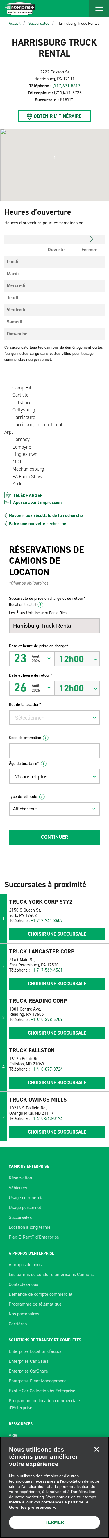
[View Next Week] (92, 239)
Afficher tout (25, 809)
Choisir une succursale (57, 934)
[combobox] (54, 717)
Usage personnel (25, 1207)
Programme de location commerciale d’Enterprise (44, 1404)
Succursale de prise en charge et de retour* (47, 601)
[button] (54, 157)
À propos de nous (25, 1265)
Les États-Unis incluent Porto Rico (38, 613)
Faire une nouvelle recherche (37, 523)
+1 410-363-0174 (47, 1118)
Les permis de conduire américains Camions (51, 1274)
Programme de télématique (35, 1304)
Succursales (38, 23)
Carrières (18, 1324)
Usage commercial (27, 1197)
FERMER (54, 1522)
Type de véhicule (23, 796)
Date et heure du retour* (30, 675)
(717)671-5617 (66, 86)
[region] (54, 1487)
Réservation (20, 1178)
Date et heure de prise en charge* (38, 646)
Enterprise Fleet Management (37, 1381)
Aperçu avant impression (37, 502)
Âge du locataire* (24, 763)
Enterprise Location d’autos (35, 1351)
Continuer (54, 837)
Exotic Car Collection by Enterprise (42, 1391)
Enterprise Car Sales (28, 1361)
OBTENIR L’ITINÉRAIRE (57, 116)
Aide (13, 1435)
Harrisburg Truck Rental (78, 23)
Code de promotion (25, 737)
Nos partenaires (24, 1314)
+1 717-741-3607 (47, 920)
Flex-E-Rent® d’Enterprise (34, 1237)
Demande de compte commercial (40, 1294)
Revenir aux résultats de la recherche (46, 515)
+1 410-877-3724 (47, 1069)
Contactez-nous (23, 1284)
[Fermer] (96, 1449)
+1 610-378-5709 (47, 1019)
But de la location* (25, 704)
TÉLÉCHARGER (28, 495)
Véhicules (18, 1188)
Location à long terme (30, 1227)
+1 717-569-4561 (47, 970)
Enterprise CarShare (28, 1371)
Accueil (15, 23)
